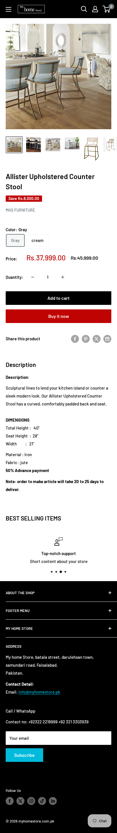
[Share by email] (107, 338)
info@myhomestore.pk (39, 691)
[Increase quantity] (63, 277)
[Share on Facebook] (75, 338)
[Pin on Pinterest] (86, 338)
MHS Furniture (20, 210)
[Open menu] (8, 9)
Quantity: (14, 277)
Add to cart (58, 298)
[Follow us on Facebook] (10, 801)
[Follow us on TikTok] (42, 801)
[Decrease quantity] (33, 277)
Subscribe (24, 755)
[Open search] (84, 9)
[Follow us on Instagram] (31, 801)
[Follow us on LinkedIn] (53, 801)
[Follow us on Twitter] (20, 801)
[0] (106, 9)
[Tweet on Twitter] (97, 338)
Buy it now (58, 316)
